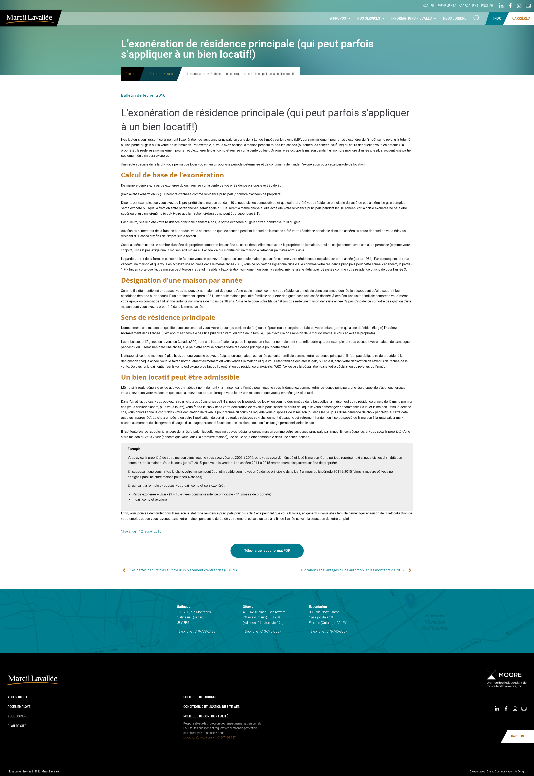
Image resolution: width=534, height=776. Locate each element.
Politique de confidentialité (205, 716)
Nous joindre (454, 18)
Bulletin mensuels (161, 73)
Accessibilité (18, 697)
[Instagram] (519, 5)
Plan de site (17, 726)
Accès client (468, 6)
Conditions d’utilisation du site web (211, 707)
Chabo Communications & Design (506, 771)
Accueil (429, 6)
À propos (338, 18)
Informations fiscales (411, 18)
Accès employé (19, 707)
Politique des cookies (200, 697)
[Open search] (477, 18)
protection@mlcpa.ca (196, 737)
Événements (446, 6)
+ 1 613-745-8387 (224, 737)
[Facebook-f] (510, 5)
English (487, 6)
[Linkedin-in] (501, 5)
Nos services (368, 18)
